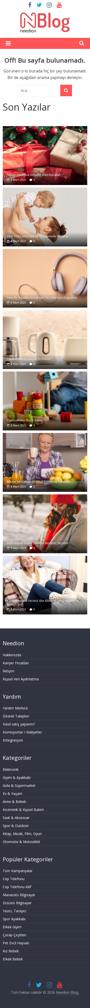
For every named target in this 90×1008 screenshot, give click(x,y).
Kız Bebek (11, 951)
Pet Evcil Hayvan (16, 943)
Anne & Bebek (14, 801)
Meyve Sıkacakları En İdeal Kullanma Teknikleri (39, 482)
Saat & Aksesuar (16, 817)
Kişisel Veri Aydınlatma (21, 679)
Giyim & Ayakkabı (17, 777)
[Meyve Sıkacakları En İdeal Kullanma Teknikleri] (45, 435)
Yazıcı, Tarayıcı (14, 910)
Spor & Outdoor (16, 825)
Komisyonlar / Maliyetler (22, 732)
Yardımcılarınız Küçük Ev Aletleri (29, 359)
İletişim (8, 671)
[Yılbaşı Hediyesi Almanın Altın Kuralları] (45, 128)
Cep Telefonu (13, 878)
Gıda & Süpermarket (19, 785)
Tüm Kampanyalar (17, 870)
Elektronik (10, 769)
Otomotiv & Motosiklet (21, 841)
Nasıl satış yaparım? (19, 724)
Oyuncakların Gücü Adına (24, 420)
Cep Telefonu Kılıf (17, 886)
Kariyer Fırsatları (16, 663)
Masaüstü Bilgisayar (19, 894)
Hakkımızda (12, 655)
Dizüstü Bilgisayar (17, 902)
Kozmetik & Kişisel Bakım (23, 809)
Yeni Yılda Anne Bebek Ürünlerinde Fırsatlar (37, 236)
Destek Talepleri (16, 716)
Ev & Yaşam (12, 793)
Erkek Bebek (13, 959)
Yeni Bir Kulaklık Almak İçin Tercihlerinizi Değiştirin (42, 298)
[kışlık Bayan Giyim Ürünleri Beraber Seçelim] (45, 497)
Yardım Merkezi (15, 708)
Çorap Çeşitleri (14, 935)
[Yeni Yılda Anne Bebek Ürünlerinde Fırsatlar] (45, 190)
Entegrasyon (13, 740)
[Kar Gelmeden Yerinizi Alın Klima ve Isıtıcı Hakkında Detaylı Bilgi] (45, 558)
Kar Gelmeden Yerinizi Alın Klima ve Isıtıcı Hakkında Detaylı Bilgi (42, 602)
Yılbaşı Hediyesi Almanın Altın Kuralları (34, 175)
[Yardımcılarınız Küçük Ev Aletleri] (45, 312)
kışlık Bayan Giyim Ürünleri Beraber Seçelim (37, 543)
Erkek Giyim (12, 927)
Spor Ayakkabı (14, 919)
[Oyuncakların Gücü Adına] (45, 374)
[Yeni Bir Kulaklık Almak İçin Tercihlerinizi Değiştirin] (45, 251)
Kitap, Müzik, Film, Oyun (22, 833)
